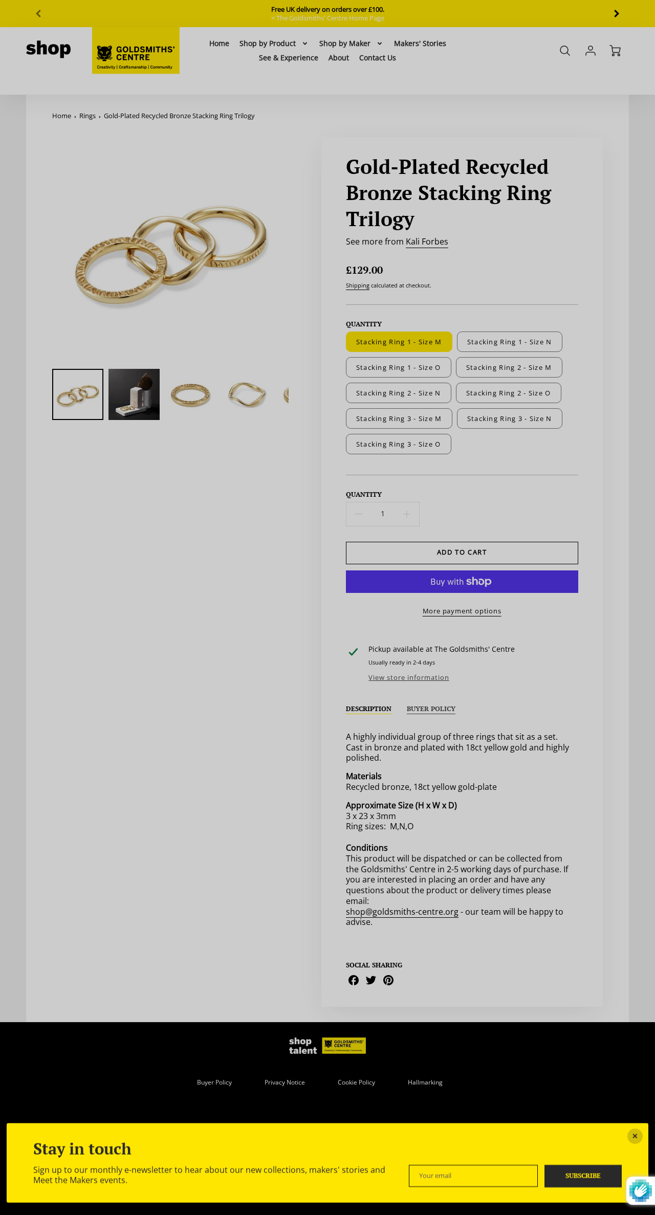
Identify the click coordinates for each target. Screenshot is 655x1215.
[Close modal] (635, 1136)
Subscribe (583, 1175)
